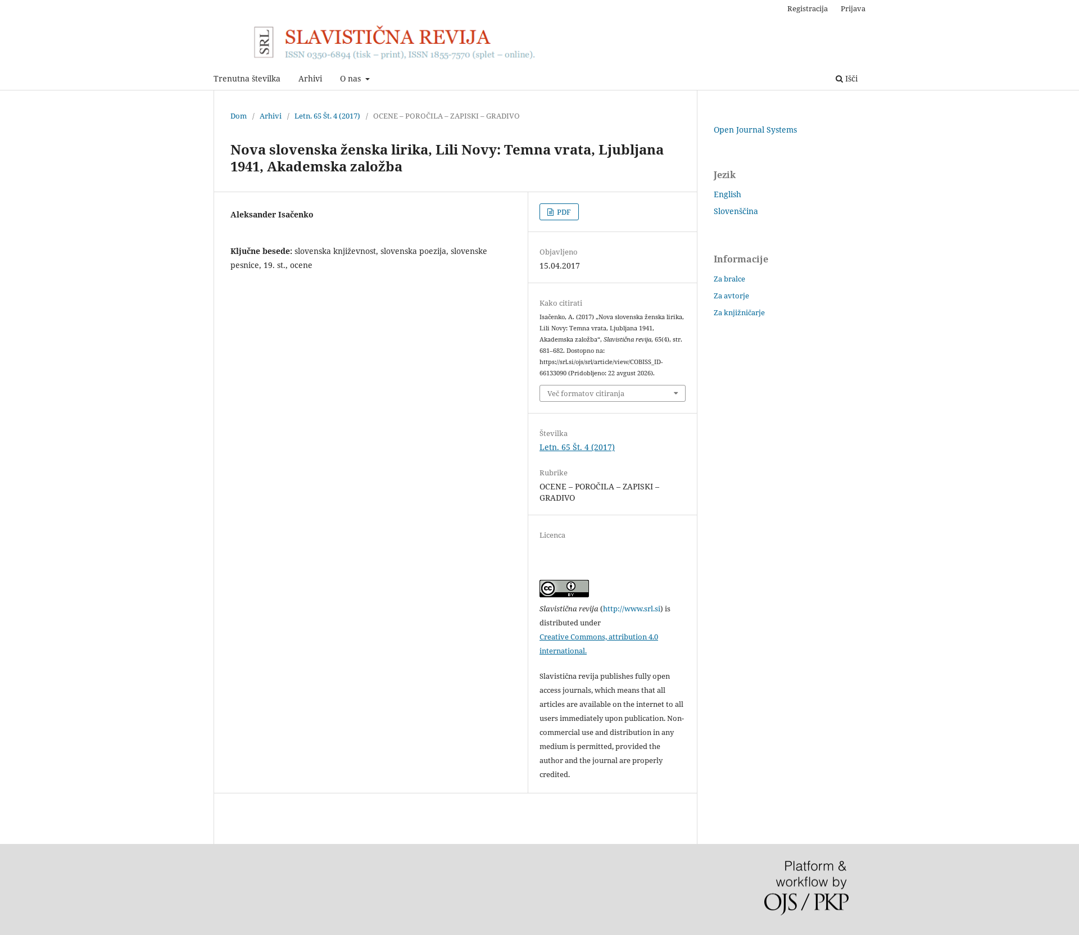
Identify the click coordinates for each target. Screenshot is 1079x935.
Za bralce (729, 279)
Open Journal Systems (755, 129)
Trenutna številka (247, 78)
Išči (850, 78)
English (727, 194)
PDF (563, 212)
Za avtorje (731, 296)
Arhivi (310, 78)
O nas (351, 78)
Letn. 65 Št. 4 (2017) (327, 116)
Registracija (807, 8)
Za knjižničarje (739, 312)
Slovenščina (736, 211)
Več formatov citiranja (585, 393)
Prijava (853, 8)
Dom (238, 116)
